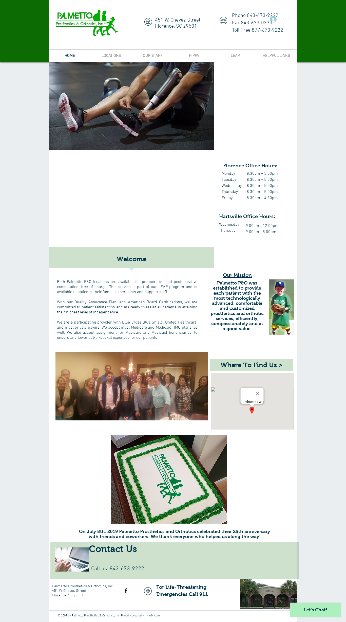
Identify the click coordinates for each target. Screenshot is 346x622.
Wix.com (154, 615)
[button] (169, 479)
